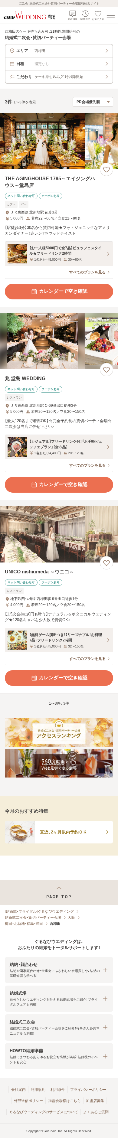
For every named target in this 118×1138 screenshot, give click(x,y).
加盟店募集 (95, 1101)
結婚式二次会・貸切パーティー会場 (33, 917)
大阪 (71, 917)
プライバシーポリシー (88, 1089)
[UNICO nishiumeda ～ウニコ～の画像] (59, 534)
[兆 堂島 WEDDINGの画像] (59, 341)
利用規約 (38, 1089)
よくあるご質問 (96, 1112)
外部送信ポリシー (28, 1101)
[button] (59, 970)
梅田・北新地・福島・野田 (24, 923)
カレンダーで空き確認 (63, 291)
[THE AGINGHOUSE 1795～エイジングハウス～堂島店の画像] (59, 141)
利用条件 (58, 1089)
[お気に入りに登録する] (106, 169)
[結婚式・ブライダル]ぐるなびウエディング (39, 911)
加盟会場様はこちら (64, 1101)
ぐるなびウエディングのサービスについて (43, 1112)
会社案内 (18, 1089)
